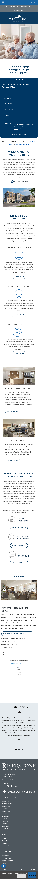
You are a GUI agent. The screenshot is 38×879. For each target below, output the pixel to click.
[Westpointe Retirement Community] (19, 671)
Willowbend (5, 826)
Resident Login (26, 6)
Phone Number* (9, 109)
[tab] (16, 749)
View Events (20, 563)
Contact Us (5, 846)
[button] (32, 2)
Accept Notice (32, 875)
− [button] (3, 654)
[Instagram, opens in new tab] (11, 786)
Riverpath (5, 823)
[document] (19, 671)
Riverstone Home (20, 10)
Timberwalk (5, 801)
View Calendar (20, 528)
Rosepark (5, 808)
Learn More (19, 276)
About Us (5, 841)
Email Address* (8, 103)
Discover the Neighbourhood (17, 634)
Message (7, 115)
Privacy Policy (22, 126)
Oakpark (4, 818)
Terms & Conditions (8, 860)
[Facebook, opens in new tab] (4, 786)
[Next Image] (33, 590)
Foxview (4, 813)
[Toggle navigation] (3, 2)
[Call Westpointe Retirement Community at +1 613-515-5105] (35, 2)
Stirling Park (6, 811)
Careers (4, 843)
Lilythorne (5, 828)
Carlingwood (6, 806)
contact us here (22, 144)
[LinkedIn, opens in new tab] (8, 786)
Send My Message (19, 134)
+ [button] (3, 652)
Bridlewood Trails (7, 803)
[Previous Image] (5, 590)
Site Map (5, 863)
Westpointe (5, 816)
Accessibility (6, 855)
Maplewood (5, 821)
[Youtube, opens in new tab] (15, 786)
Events (4, 838)
